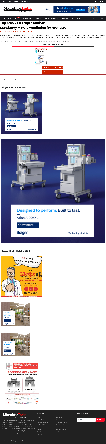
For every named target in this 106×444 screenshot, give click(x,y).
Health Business (41, 424)
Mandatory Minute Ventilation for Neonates (33, 28)
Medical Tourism (28, 18)
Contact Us (15, 1)
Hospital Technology (61, 429)
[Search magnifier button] (102, 18)
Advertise (9, 1)
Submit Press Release (25, 1)
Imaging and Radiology (51, 18)
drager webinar (23, 41)
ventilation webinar (55, 41)
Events (72, 18)
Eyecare (39, 429)
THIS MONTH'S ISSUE (53, 44)
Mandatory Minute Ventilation (38, 41)
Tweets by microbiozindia (9, 80)
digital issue (60, 67)
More (78, 18)
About (3, 1)
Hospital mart (12, 18)
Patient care (11, 41)
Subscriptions (60, 72)
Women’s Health (60, 424)
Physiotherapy (40, 432)
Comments (65, 41)
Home (38, 417)
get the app (49, 72)
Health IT (39, 427)
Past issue (48, 67)
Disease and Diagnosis (61, 422)
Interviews (64, 18)
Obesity (38, 18)
